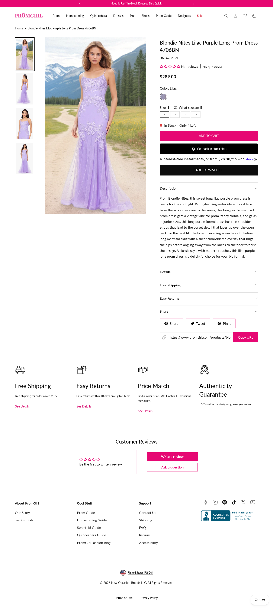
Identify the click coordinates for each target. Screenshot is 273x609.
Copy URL (245, 337)
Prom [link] (56, 15)
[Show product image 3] (25, 123)
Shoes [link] (146, 15)
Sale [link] (199, 15)
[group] (96, 125)
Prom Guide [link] (163, 15)
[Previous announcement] (79, 3)
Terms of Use (123, 598)
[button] (226, 16)
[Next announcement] (193, 3)
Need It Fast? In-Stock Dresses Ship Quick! (137, 3)
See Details (22, 406)
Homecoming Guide (92, 520)
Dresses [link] (118, 15)
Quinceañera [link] (98, 15)
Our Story (22, 512)
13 (195, 114)
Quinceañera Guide (91, 535)
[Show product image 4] (25, 158)
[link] (235, 16)
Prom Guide (86, 512)
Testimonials (24, 520)
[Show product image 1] (25, 54)
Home (19, 28)
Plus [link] (132, 15)
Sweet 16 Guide (89, 527)
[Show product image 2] (25, 89)
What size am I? (190, 107)
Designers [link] (184, 15)
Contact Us (147, 512)
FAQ (142, 527)
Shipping (145, 520)
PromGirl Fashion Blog (93, 543)
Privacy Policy (149, 598)
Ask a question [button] (172, 467)
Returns (145, 535)
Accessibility (148, 543)
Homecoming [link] (75, 15)
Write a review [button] (172, 456)
